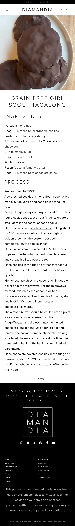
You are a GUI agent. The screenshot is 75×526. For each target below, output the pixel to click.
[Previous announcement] (5, 2)
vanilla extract (22, 157)
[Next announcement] (70, 2)
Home (6, 459)
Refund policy (27, 521)
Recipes (7, 477)
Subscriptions (42, 474)
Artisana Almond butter (29, 167)
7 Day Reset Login (44, 477)
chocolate (11, 146)
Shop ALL (7, 470)
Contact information (59, 521)
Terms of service (47, 521)
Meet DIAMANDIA (10, 463)
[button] (6, 9)
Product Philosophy (11, 467)
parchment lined (41, 228)
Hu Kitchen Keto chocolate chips (34, 172)
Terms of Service (43, 459)
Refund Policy (42, 463)
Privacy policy (37, 521)
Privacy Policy (43, 467)
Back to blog (38, 379)
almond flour (23, 125)
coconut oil (32, 141)
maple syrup (22, 151)
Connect (7, 481)
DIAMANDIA (18, 521)
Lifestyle (7, 474)
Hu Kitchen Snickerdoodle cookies (35, 131)
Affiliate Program (43, 470)
